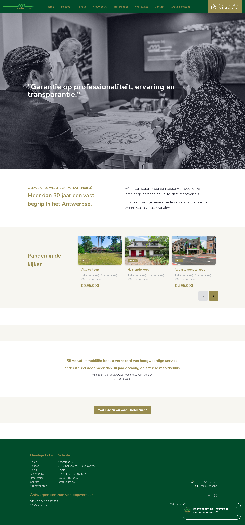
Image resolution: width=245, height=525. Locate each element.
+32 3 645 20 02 (68, 478)
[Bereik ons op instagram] (215, 495)
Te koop (65, 7)
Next (213, 296)
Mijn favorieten (38, 486)
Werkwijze (141, 7)
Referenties (121, 7)
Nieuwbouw (100, 7)
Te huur (81, 7)
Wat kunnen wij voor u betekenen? (122, 410)
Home (50, 7)
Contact (159, 7)
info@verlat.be (66, 482)
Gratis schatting (181, 7)
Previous (203, 296)
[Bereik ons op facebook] (210, 495)
